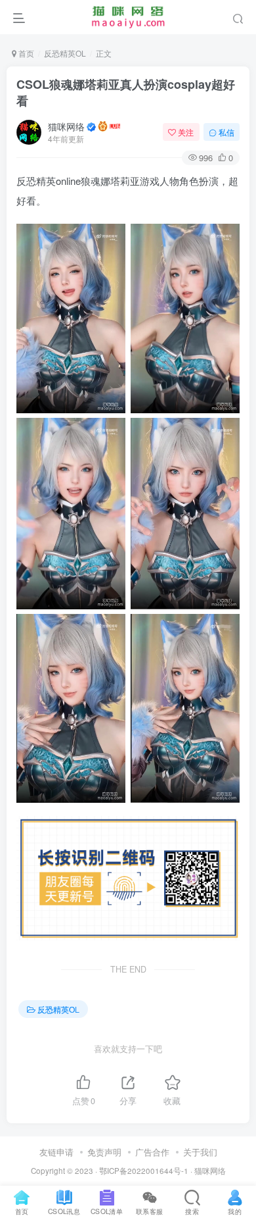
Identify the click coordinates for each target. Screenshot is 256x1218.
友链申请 (56, 1152)
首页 (25, 53)
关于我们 (200, 1152)
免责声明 (104, 1152)
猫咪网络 (66, 126)
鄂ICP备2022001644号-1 (143, 1170)
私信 (226, 132)
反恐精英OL (65, 53)
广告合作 (152, 1152)
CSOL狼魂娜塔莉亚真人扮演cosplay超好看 (125, 92)
